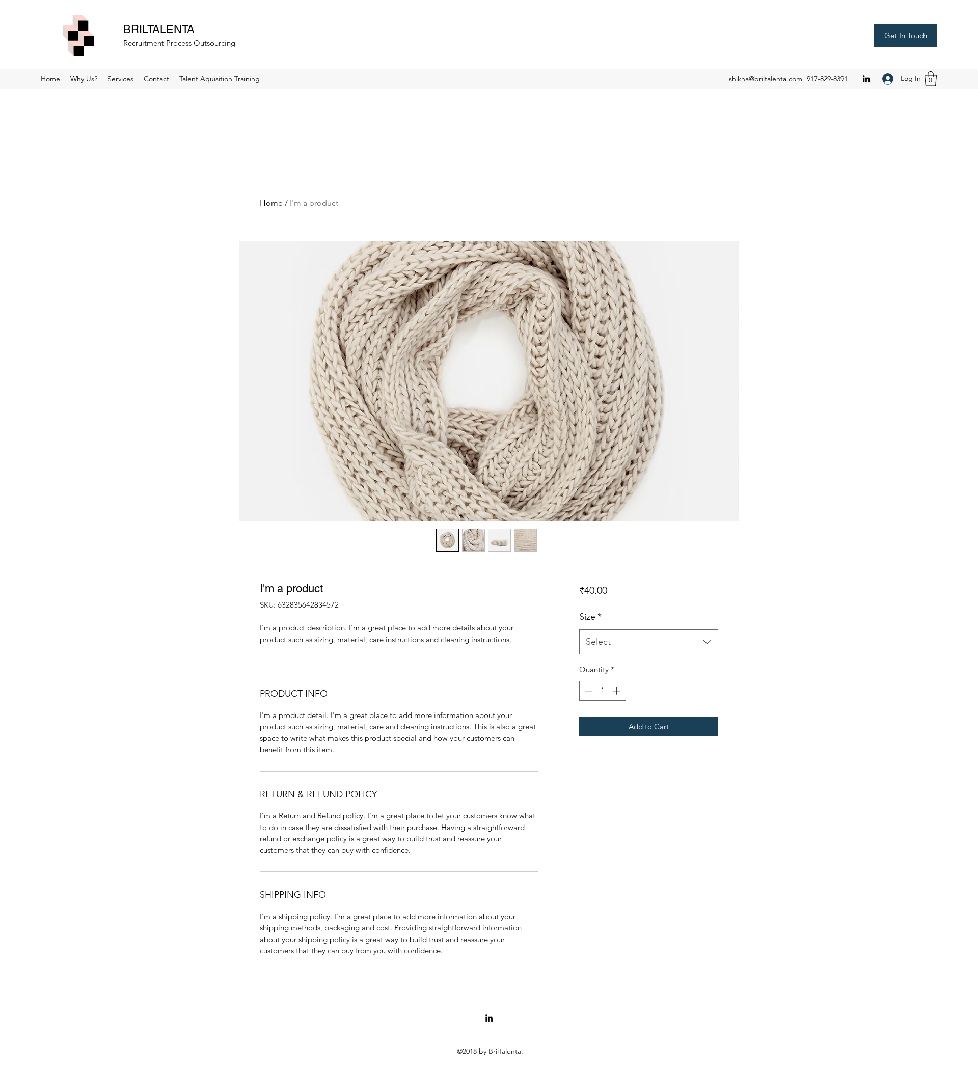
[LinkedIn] (866, 79)
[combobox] (648, 642)
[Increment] (617, 690)
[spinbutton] (602, 690)
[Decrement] (587, 690)
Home (271, 203)
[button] (931, 78)
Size (590, 616)
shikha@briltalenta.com (765, 79)
